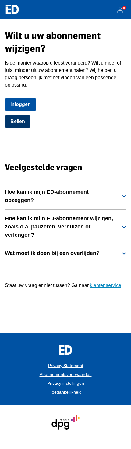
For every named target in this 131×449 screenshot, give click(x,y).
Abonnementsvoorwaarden (66, 374)
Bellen (17, 121)
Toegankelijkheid (66, 392)
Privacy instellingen (65, 383)
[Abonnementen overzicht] (12, 9)
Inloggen (20, 104)
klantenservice (105, 285)
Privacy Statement (65, 365)
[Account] (121, 10)
